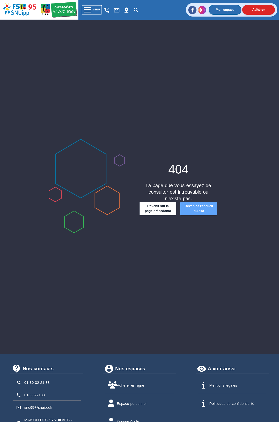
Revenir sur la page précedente (158, 208)
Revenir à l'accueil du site (199, 208)
